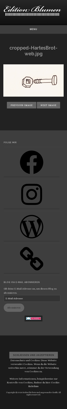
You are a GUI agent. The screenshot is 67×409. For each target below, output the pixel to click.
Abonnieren (13, 307)
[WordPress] (32, 239)
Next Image (48, 105)
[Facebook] (32, 175)
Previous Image (22, 105)
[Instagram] (32, 207)
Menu (33, 29)
